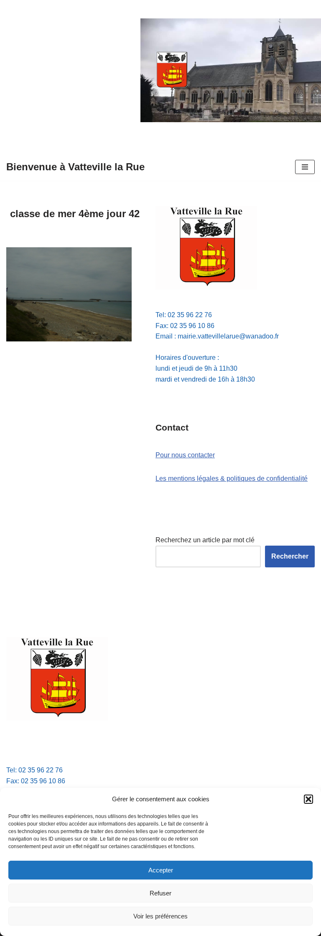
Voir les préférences (160, 916)
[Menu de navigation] (305, 167)
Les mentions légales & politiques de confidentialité (231, 478)
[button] (308, 799)
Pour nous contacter (185, 455)
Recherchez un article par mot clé (205, 540)
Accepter (160, 870)
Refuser (160, 893)
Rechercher (289, 556)
